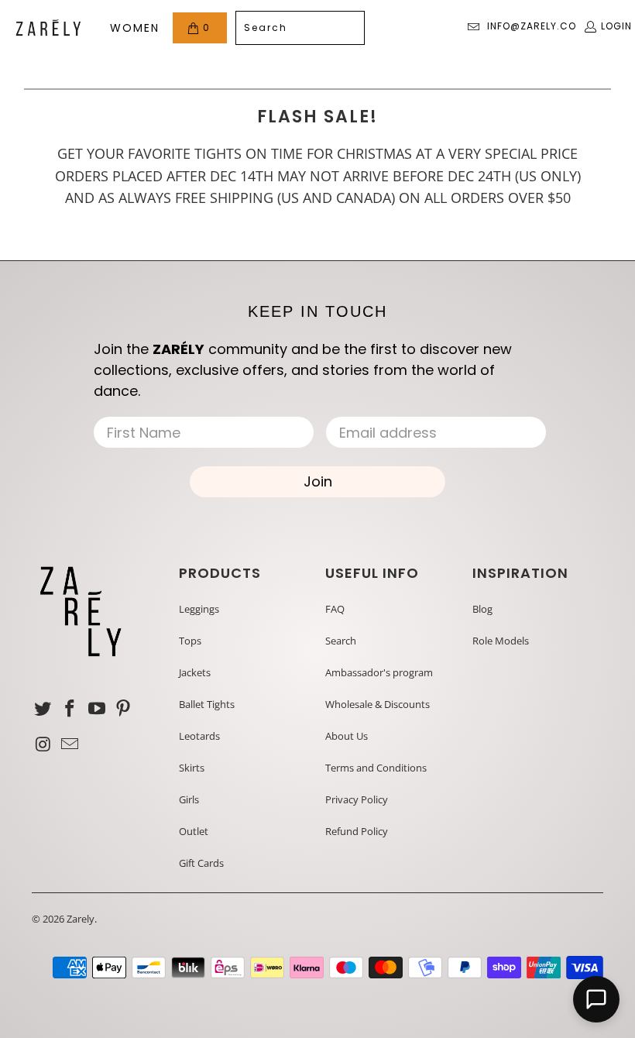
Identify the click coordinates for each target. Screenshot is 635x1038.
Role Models (500, 641)
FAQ (335, 609)
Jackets (195, 672)
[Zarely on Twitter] (43, 708)
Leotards (199, 736)
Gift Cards (201, 863)
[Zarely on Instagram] (43, 744)
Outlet (193, 831)
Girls (189, 799)
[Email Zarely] (70, 744)
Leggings (199, 609)
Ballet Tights (207, 704)
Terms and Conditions (376, 768)
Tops (190, 641)
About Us (346, 736)
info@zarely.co (531, 26)
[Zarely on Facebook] (70, 708)
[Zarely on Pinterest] (124, 708)
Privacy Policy (356, 799)
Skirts (191, 768)
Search (340, 641)
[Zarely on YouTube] (96, 708)
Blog (482, 609)
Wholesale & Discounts (377, 704)
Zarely (80, 919)
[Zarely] (48, 28)
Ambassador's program (379, 672)
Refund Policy (356, 831)
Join (318, 481)
